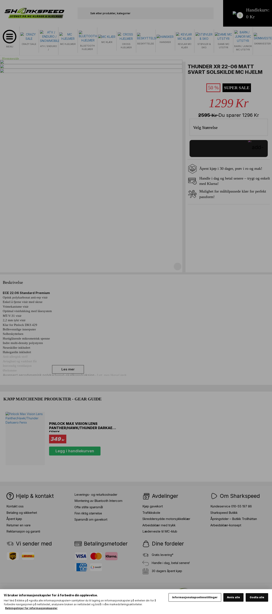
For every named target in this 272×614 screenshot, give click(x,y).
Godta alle (257, 597)
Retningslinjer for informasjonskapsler (31, 608)
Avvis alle (233, 597)
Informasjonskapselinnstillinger (195, 597)
